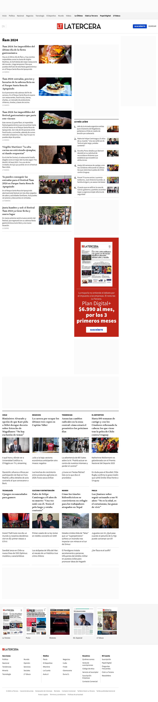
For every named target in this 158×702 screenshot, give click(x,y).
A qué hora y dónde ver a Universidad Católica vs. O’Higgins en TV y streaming (14, 460)
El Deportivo (51, 16)
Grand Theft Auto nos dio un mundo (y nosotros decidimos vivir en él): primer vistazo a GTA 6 (15, 537)
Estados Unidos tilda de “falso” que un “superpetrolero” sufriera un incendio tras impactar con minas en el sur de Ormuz (75, 539)
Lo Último (79, 16)
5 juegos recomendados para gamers (14, 496)
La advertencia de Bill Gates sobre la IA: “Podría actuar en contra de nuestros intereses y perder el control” (75, 461)
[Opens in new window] (60, 635)
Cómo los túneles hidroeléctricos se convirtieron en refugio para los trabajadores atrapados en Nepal (74, 500)
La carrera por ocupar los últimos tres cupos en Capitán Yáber (45, 422)
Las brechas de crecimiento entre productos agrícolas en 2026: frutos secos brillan (44, 475)
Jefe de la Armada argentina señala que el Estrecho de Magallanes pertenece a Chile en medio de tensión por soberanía (90, 130)
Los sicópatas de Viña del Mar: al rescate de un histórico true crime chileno (45, 553)
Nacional (20, 16)
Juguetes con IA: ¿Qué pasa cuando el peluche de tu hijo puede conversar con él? (104, 536)
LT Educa (116, 16)
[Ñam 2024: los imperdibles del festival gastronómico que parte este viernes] (55, 120)
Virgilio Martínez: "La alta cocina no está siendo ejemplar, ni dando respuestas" (19, 150)
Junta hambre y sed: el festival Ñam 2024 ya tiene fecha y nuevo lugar (18, 211)
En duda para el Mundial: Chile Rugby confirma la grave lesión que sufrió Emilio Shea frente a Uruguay (105, 476)
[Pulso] (36, 635)
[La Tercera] (12, 635)
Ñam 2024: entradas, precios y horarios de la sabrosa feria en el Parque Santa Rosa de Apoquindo (18, 84)
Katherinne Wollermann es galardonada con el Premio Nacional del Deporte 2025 (103, 460)
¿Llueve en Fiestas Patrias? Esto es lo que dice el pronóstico (73, 475)
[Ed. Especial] (83, 635)
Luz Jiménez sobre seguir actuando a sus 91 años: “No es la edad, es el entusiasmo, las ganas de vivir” (105, 500)
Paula (94, 490)
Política (12, 16)
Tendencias (67, 415)
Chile (4, 415)
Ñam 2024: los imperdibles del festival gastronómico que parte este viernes (19, 115)
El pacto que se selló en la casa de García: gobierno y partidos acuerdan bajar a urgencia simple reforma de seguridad (91, 190)
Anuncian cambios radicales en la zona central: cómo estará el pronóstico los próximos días (75, 425)
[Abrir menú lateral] (4, 26)
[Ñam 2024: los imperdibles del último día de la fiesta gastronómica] (55, 54)
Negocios (29, 16)
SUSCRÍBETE (96, 329)
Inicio (4, 16)
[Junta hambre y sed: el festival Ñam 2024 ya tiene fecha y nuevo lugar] (55, 215)
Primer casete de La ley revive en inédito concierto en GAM (45, 534)
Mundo (61, 16)
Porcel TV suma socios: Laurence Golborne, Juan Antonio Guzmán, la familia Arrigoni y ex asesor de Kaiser (91, 179)
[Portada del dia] (96, 285)
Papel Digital (105, 16)
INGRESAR (152, 26)
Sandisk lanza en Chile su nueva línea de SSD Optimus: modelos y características (14, 553)
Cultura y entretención (43, 490)
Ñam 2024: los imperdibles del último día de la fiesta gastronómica (18, 50)
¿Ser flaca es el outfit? (101, 550)
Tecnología (40, 16)
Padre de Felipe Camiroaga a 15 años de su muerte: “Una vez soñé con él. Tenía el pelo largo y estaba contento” (91, 142)
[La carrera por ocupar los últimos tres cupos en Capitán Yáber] (45, 445)
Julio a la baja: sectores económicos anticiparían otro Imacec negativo (45, 460)
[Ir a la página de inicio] (79, 26)
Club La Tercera (91, 16)
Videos (68, 16)
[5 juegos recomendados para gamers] (15, 520)
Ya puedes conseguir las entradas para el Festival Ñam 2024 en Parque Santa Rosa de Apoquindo (18, 182)
